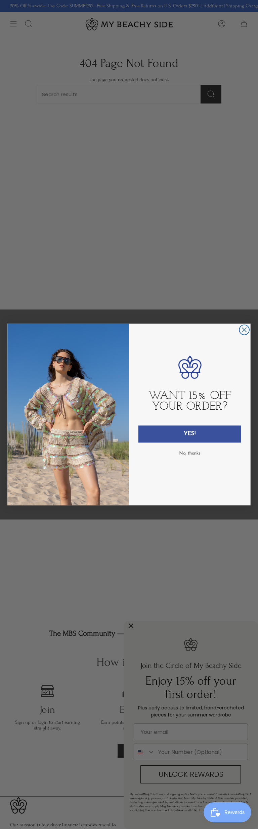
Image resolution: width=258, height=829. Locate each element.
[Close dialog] (244, 330)
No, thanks (190, 453)
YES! (190, 434)
